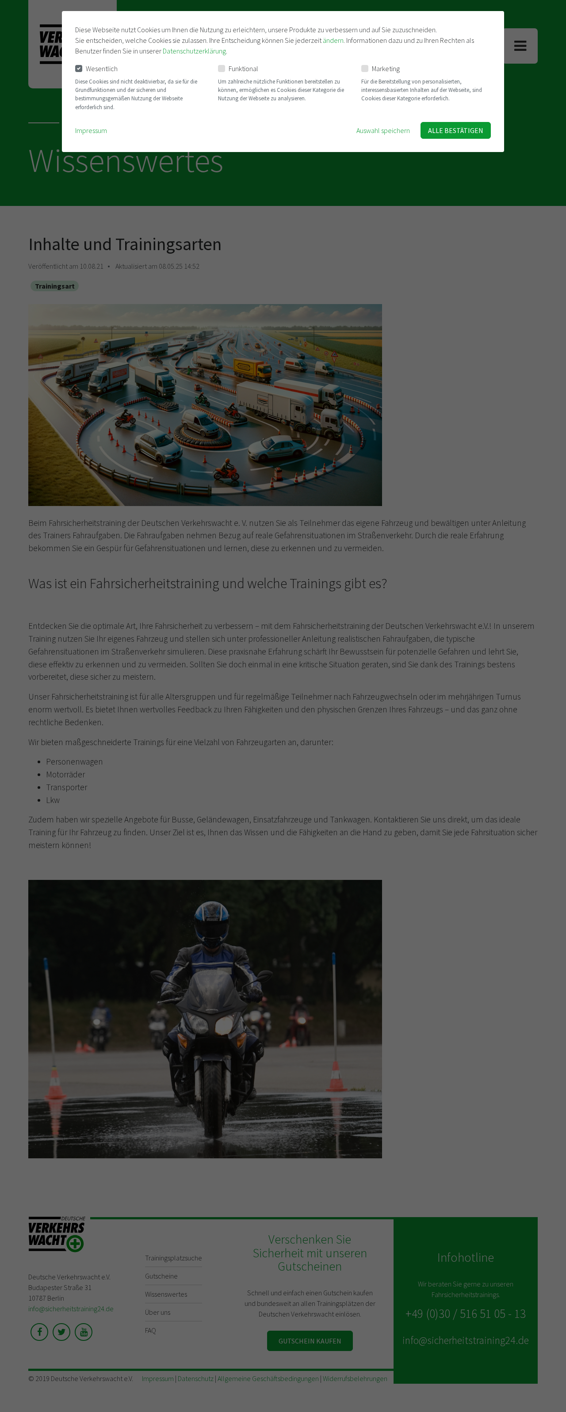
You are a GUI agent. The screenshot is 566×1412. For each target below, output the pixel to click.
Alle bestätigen (455, 130)
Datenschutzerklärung (194, 50)
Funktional (243, 68)
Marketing (386, 68)
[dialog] (283, 81)
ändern (333, 40)
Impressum (91, 130)
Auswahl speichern (383, 130)
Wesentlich (102, 68)
